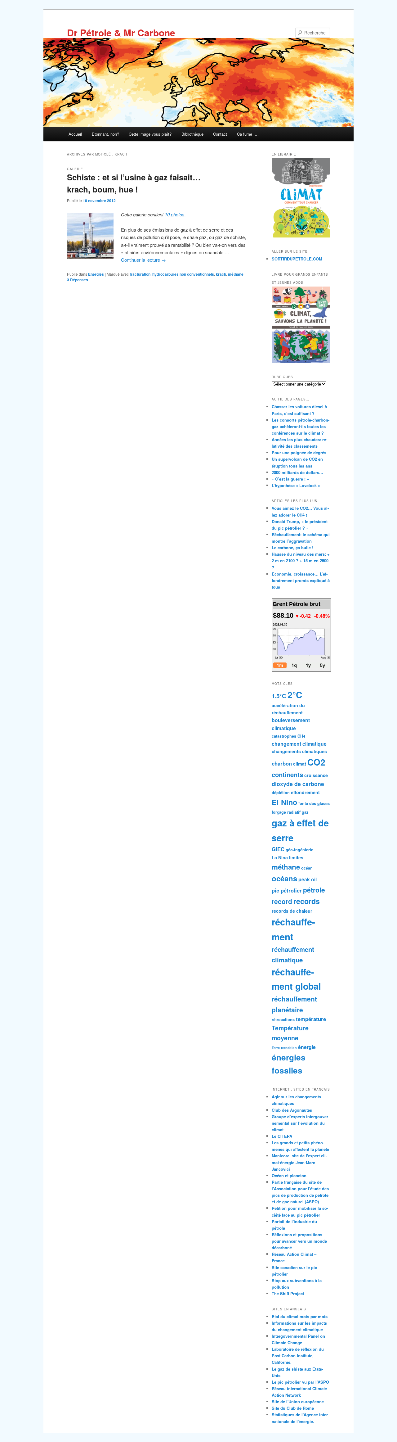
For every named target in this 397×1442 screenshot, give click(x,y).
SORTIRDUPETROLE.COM (297, 259)
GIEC (278, 849)
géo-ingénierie (299, 849)
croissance (316, 775)
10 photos (175, 214)
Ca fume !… (248, 134)
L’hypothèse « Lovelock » (296, 485)
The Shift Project (288, 1293)
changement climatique (299, 743)
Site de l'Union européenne (298, 1401)
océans (284, 878)
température (311, 1019)
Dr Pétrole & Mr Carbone (121, 32)
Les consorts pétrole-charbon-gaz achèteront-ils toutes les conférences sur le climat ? (300, 426)
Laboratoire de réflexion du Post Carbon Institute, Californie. (298, 1355)
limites (296, 857)
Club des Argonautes (292, 1110)
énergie (307, 1047)
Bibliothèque (192, 134)
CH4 (301, 736)
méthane (235, 274)
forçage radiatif (286, 812)
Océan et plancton (289, 1175)
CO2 (316, 762)
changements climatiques (299, 751)
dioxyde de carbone (298, 784)
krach (221, 274)
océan (307, 868)
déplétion (281, 792)
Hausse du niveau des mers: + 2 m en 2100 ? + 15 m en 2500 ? (301, 560)
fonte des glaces (314, 803)
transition (289, 1047)
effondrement (305, 792)
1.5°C (279, 696)
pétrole (314, 889)
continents (287, 774)
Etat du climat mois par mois (300, 1316)
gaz (305, 812)
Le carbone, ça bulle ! (292, 547)
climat (299, 764)
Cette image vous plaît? (150, 134)
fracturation (140, 274)
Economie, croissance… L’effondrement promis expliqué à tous (301, 580)
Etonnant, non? (105, 134)
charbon (282, 763)
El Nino (284, 802)
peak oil (307, 879)
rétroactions (283, 1019)
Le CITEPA (282, 1136)
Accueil (75, 134)
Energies (96, 274)
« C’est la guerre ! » (290, 479)
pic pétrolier (287, 890)
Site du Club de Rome (293, 1408)
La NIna (280, 857)
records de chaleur (292, 911)
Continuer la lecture (143, 259)
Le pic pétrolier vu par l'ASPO (300, 1382)
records (306, 901)
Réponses (77, 280)
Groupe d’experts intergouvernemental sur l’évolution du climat (300, 1123)
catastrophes (284, 736)
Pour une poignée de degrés (299, 452)
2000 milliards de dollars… (297, 472)
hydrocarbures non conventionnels (183, 274)
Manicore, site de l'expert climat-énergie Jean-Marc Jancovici (299, 1162)
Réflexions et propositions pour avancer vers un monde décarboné (299, 1241)
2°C (295, 694)
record (282, 901)
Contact (220, 134)
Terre (276, 1047)
